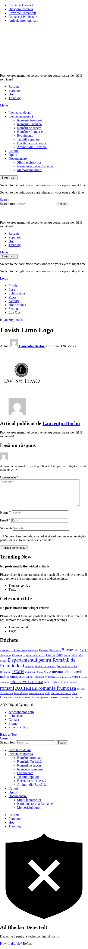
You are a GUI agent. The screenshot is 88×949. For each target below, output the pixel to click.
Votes (12, 297)
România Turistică (21, 5)
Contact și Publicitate (23, 17)
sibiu (47, 693)
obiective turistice (26, 681)
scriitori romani (36, 693)
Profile (13, 285)
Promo (13, 723)
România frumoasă (30, 120)
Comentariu (9, 477)
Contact (14, 719)
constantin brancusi (34, 655)
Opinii (13, 154)
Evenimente (25, 135)
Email (5, 520)
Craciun (51, 655)
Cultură (14, 151)
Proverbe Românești (22, 13)
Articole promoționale (23, 20)
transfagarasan (41, 697)
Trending (15, 98)
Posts (12, 289)
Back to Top (8, 734)
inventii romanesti (45, 666)
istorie (18, 671)
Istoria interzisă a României (35, 166)
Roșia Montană (21, 693)
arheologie (33, 650)
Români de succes (29, 128)
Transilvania (58, 697)
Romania (26, 687)
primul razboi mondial (56, 682)
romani (7, 688)
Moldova (50, 676)
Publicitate (16, 716)
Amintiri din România (32, 147)
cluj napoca (5, 655)
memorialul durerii (67, 671)
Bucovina (55, 650)
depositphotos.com (21, 712)
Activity (14, 301)
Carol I (84, 650)
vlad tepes (75, 697)
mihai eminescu (12, 676)
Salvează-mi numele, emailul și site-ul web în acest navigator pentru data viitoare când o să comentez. (43, 538)
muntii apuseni (63, 677)
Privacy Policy (18, 727)
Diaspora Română (21, 9)
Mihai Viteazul (35, 676)
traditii (29, 697)
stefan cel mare (61, 693)
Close (4, 738)
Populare (15, 90)
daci (59, 655)
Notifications (17, 305)
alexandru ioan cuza (13, 650)
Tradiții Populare (28, 139)
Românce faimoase (30, 132)
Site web (6, 528)
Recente (14, 86)
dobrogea (29, 666)
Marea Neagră (44, 672)
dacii (74, 655)
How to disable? (11, 943)
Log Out (14, 312)
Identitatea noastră (21, 116)
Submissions (17, 293)
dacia (67, 655)
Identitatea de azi (20, 112)
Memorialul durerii (29, 170)
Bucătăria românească (32, 143)
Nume (5, 512)
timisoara (19, 697)
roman (73, 682)
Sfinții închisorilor (29, 162)
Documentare (18, 158)
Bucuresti (70, 649)
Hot (11, 94)
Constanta (17, 655)
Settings (14, 308)
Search (62, 203)
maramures (30, 671)
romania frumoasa (57, 688)
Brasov (43, 650)
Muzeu (76, 676)
